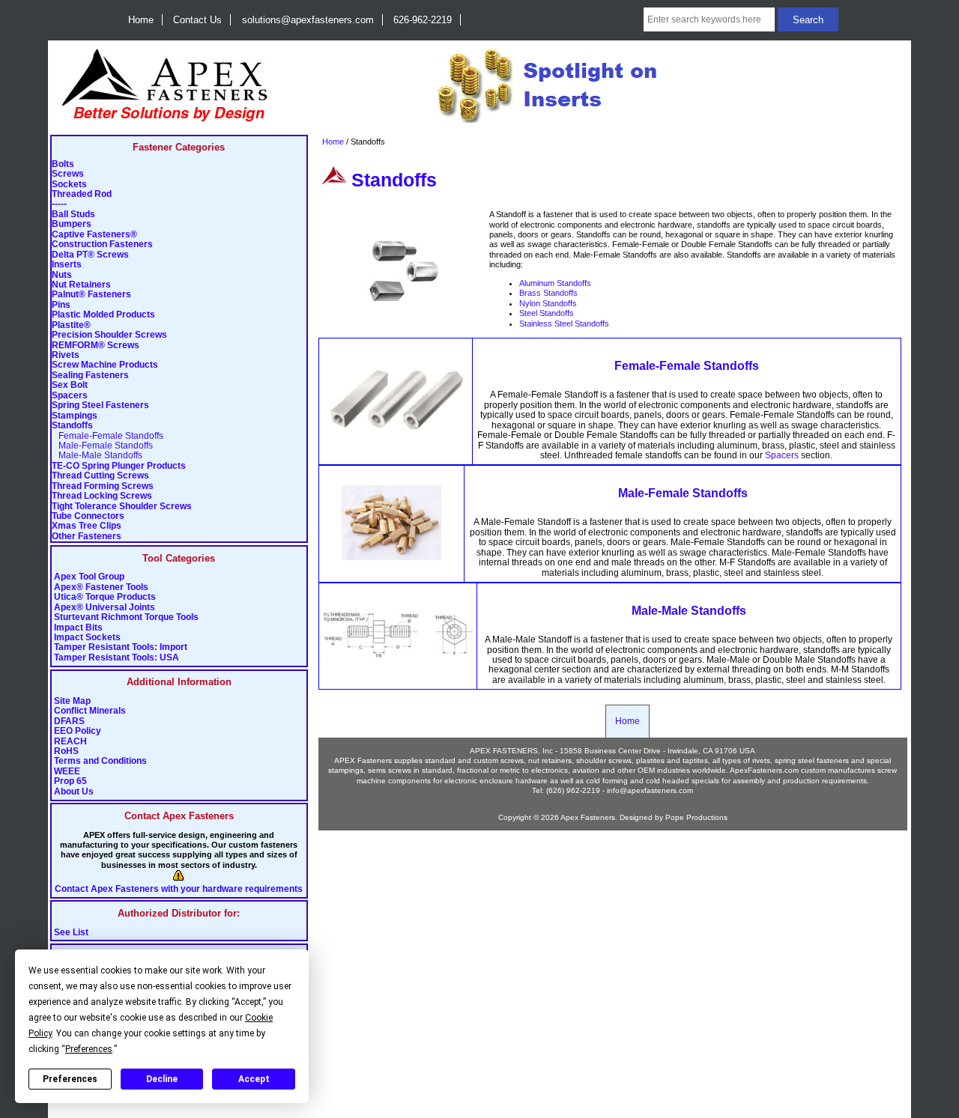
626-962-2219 (422, 19)
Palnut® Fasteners (91, 295)
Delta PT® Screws (90, 255)
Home (141, 19)
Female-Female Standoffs (107, 436)
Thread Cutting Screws (100, 476)
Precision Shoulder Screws (109, 335)
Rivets (65, 355)
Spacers (70, 396)
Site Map (72, 701)
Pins (61, 305)
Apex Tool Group (89, 577)
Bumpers (71, 224)
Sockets (69, 184)
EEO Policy (77, 731)
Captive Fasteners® (94, 235)
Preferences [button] (88, 1049)
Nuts (62, 275)
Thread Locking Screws (102, 496)
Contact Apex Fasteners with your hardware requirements (179, 889)
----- (59, 204)
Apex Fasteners (587, 817)
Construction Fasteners (102, 244)
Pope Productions (696, 817)
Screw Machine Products (105, 365)
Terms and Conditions (100, 761)
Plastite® (71, 325)
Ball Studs (73, 214)
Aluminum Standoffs (555, 283)
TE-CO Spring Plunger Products (119, 466)
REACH (70, 742)
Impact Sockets (87, 637)
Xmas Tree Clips (86, 526)
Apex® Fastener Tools (101, 587)
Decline (162, 1079)
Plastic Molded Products (103, 315)
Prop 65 (70, 781)
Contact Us (197, 19)
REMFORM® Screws (95, 345)
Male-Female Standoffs (102, 446)
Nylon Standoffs (548, 303)
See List (71, 933)
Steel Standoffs (546, 313)
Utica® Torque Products (105, 597)
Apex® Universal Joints (104, 608)
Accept (254, 1079)
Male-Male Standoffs (97, 456)
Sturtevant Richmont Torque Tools (126, 617)
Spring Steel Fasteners (100, 405)
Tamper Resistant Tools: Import (120, 647)
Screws (68, 174)
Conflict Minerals (90, 711)
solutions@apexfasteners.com (308, 19)
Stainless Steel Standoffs (564, 323)
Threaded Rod (82, 194)
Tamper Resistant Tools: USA (116, 658)
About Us (74, 792)
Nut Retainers (81, 285)
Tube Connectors (88, 516)
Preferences (70, 1079)
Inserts (67, 265)
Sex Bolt (70, 385)
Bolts (63, 164)
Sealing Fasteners (90, 375)
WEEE (67, 772)
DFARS (69, 721)
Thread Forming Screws (103, 486)
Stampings (74, 416)
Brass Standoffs (548, 292)
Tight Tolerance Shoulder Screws (122, 506)
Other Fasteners (86, 536)
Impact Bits (78, 628)
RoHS (66, 751)
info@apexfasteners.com (650, 790)
